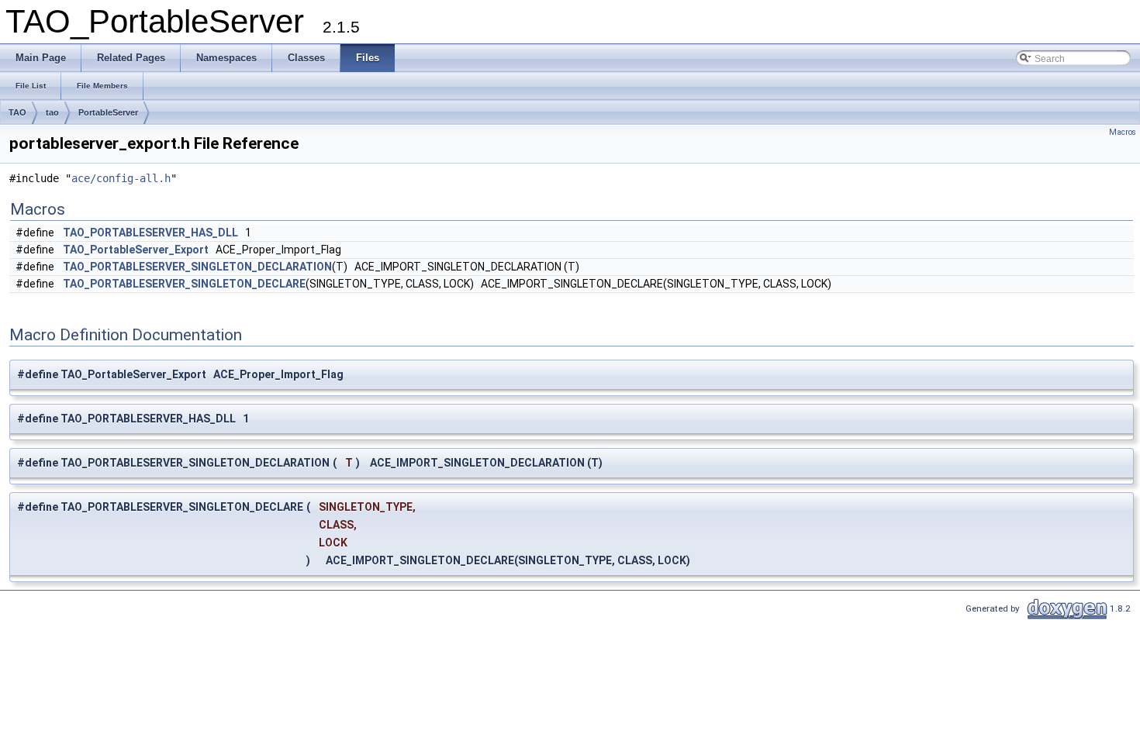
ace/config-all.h (121, 178)
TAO (17, 112)
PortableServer (108, 112)
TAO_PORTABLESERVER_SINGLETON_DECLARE (184, 283)
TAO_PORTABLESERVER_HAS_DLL (150, 232)
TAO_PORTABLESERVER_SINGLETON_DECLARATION (197, 266)
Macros (1122, 132)
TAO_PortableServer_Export (136, 249)
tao (52, 112)
